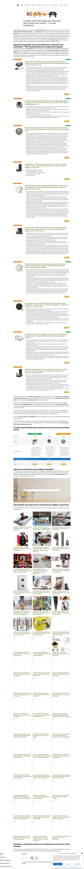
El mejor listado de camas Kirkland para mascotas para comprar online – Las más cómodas (22, 756)
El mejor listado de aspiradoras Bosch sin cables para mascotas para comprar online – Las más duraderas (61, 736)
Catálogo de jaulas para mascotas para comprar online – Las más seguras (41, 736)
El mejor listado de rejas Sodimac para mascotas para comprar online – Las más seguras (22, 695)
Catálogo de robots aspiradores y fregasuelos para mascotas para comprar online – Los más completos (61, 715)
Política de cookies (58, 866)
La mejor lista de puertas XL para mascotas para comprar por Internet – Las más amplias (61, 592)
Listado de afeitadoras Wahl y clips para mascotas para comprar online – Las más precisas (61, 613)
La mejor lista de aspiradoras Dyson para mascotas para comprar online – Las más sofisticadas (61, 633)
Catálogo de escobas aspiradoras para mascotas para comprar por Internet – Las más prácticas (21, 613)
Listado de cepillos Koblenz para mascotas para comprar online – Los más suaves (41, 695)
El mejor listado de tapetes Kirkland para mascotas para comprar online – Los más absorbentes (42, 633)
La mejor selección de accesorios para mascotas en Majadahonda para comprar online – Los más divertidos (42, 528)
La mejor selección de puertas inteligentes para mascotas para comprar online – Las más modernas (22, 797)
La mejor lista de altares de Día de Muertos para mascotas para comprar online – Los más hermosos (22, 571)
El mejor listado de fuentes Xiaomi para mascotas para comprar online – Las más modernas (42, 592)
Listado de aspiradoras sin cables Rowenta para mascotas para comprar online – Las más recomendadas (42, 756)
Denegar (67, 864)
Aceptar (57, 864)
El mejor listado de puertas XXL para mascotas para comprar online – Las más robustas (61, 695)
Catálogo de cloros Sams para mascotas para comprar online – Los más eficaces (22, 715)
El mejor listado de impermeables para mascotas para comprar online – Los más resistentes (42, 715)
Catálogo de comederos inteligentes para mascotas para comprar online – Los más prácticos (61, 571)
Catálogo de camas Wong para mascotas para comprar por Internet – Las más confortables (61, 817)
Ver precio (67, 94)
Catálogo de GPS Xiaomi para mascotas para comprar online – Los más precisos (61, 654)
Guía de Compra (40, 5)
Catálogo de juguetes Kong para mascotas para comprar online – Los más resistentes (22, 549)
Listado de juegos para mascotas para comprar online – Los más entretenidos (61, 838)
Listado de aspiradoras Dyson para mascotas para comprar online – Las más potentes (61, 528)
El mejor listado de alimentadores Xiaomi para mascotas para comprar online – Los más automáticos (41, 776)
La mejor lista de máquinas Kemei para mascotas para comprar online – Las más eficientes (22, 776)
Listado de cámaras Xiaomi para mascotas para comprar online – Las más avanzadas (22, 592)
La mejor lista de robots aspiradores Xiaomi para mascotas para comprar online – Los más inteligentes (22, 817)
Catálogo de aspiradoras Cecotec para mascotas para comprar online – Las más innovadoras (22, 838)
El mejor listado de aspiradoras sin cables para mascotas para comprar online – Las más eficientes (22, 736)
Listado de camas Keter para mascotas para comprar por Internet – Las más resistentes (42, 797)
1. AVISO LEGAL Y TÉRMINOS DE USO (75, 866)
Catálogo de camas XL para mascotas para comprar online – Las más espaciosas (22, 528)
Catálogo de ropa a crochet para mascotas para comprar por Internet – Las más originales (42, 613)
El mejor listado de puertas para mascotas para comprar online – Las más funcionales (22, 654)
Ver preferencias (78, 864)
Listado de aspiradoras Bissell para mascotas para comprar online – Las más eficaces (61, 674)
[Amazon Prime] (67, 92)
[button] (81, 853)
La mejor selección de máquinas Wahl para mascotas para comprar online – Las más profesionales (61, 776)
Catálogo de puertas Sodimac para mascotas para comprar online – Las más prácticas (22, 674)
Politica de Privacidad (64, 866)
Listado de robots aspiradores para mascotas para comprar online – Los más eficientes (41, 674)
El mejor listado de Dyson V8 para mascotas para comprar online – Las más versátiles (61, 549)
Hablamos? (24, 854)
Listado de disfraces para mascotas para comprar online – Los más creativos (60, 797)
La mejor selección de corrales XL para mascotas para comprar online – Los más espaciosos (22, 633)
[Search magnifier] (60, 490)
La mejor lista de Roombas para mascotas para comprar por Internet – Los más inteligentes (42, 654)
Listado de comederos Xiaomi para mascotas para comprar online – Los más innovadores (61, 756)
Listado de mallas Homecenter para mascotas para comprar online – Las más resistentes (41, 817)
